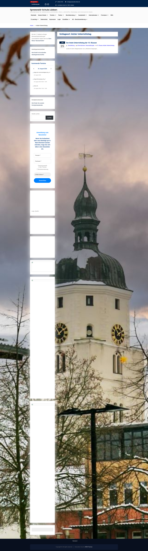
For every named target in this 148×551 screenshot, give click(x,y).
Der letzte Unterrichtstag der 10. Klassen (81, 43)
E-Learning (34, 19)
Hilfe (112, 15)
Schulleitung (71, 45)
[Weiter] (51, 69)
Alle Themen (43, 167)
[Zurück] (34, 69)
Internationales (93, 15)
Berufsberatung (70, 15)
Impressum (52, 19)
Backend (75, 541)
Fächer (60, 15)
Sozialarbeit (81, 15)
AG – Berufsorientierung (79, 19)
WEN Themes (88, 547)
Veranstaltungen (89, 45)
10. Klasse (100, 45)
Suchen (49, 117)
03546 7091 (60, 1)
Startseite (33, 15)
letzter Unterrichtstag (108, 45)
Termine (52, 15)
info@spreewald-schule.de (73, 1)
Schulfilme (65, 19)
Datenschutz (44, 19)
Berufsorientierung (43, 169)
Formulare (104, 15)
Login (59, 19)
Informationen (81, 45)
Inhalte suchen (36, 114)
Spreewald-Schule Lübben (43, 9)
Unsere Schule (42, 15)
